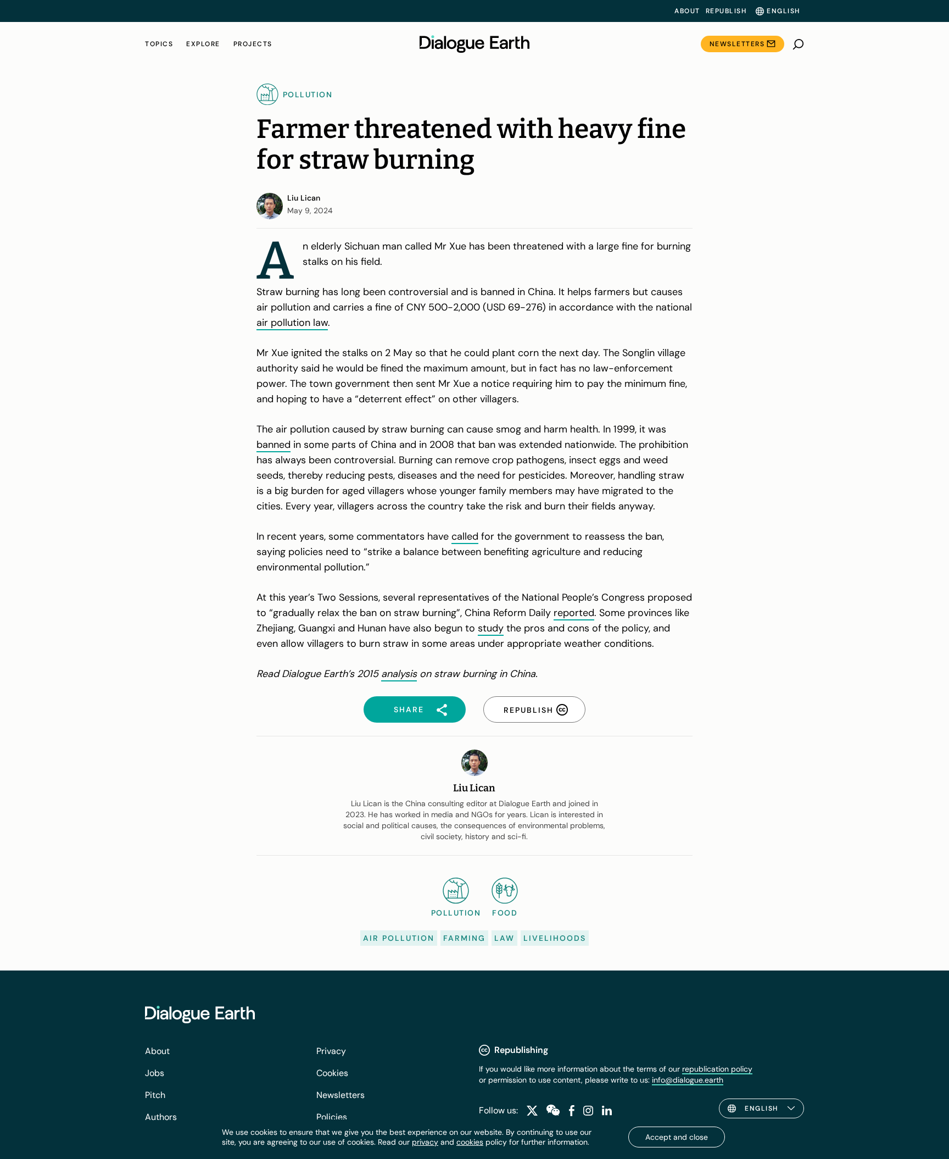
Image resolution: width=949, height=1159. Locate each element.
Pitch (155, 1095)
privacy (425, 1142)
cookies (469, 1142)
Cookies (332, 1073)
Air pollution (398, 938)
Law (504, 938)
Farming (464, 938)
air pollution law (292, 322)
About (687, 11)
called (464, 536)
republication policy (717, 1069)
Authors (161, 1117)
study (491, 628)
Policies (331, 1117)
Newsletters (737, 44)
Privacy (331, 1051)
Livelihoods (554, 938)
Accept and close (676, 1137)
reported (574, 612)
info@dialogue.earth (687, 1080)
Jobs (154, 1073)
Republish (726, 11)
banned (273, 444)
